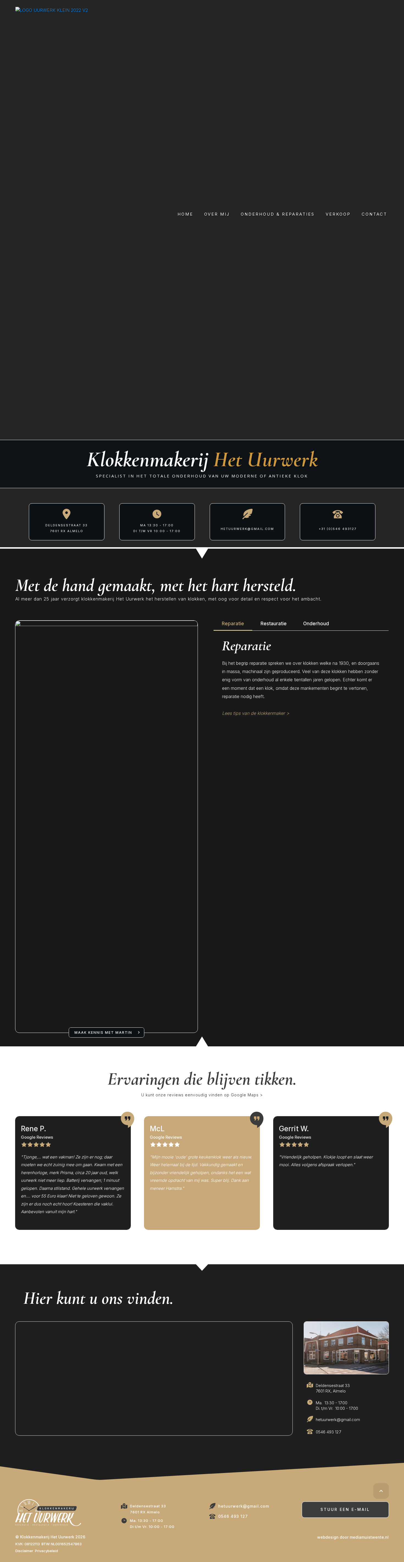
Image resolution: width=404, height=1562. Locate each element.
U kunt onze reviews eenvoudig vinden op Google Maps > (202, 1095)
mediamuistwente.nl (369, 1537)
